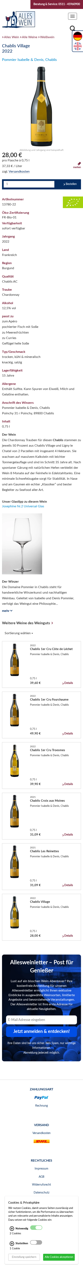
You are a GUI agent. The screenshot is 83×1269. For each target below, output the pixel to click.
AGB (41, 1176)
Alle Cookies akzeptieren (59, 1257)
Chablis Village (40, 901)
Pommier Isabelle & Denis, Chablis (29, 60)
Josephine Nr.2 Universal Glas (23, 506)
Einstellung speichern (24, 1257)
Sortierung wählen (18, 633)
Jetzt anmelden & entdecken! (41, 1031)
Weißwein (47, 37)
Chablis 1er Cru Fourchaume (49, 699)
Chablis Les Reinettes (44, 851)
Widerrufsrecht (41, 1184)
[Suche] (72, 29)
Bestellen (71, 184)
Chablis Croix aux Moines (47, 800)
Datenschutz (41, 1192)
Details (68, 683)
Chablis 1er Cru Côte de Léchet (51, 649)
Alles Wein (11, 37)
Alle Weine (29, 37)
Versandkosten (19, 171)
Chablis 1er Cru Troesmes (47, 750)
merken (77, 167)
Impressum (41, 1168)
